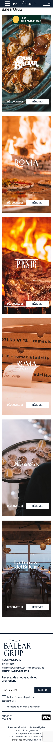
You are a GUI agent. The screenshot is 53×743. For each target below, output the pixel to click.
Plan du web (39, 736)
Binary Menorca (33, 739)
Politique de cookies (20, 736)
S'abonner (42, 690)
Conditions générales (28, 730)
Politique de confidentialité (28, 733)
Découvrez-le (15, 101)
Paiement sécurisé (17, 727)
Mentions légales (37, 727)
